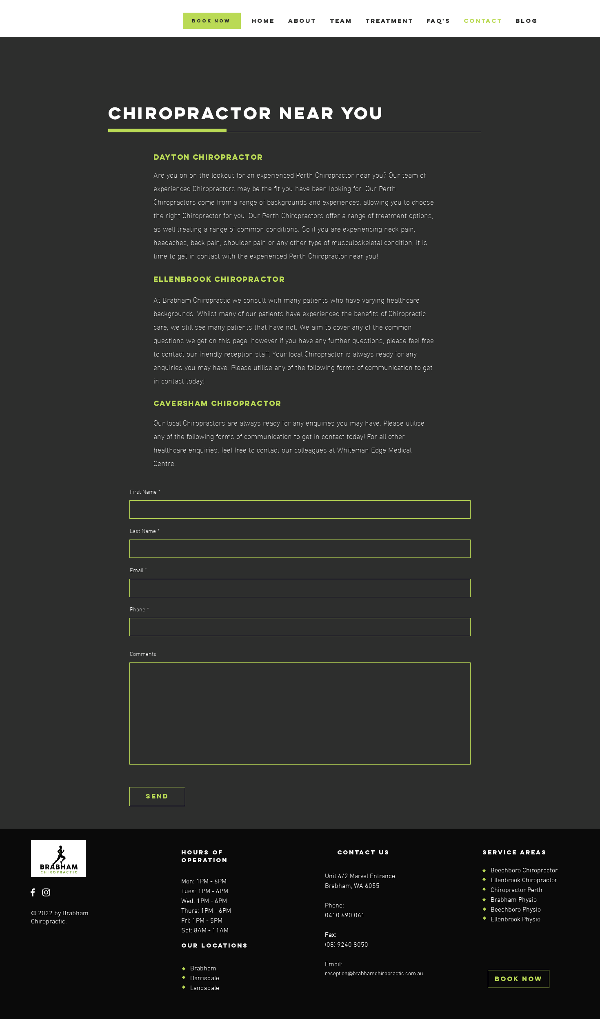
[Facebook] (32, 892)
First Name (143, 491)
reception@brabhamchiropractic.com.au (374, 973)
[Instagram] (46, 892)
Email (136, 570)
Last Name (143, 530)
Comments (143, 653)
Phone (137, 609)
